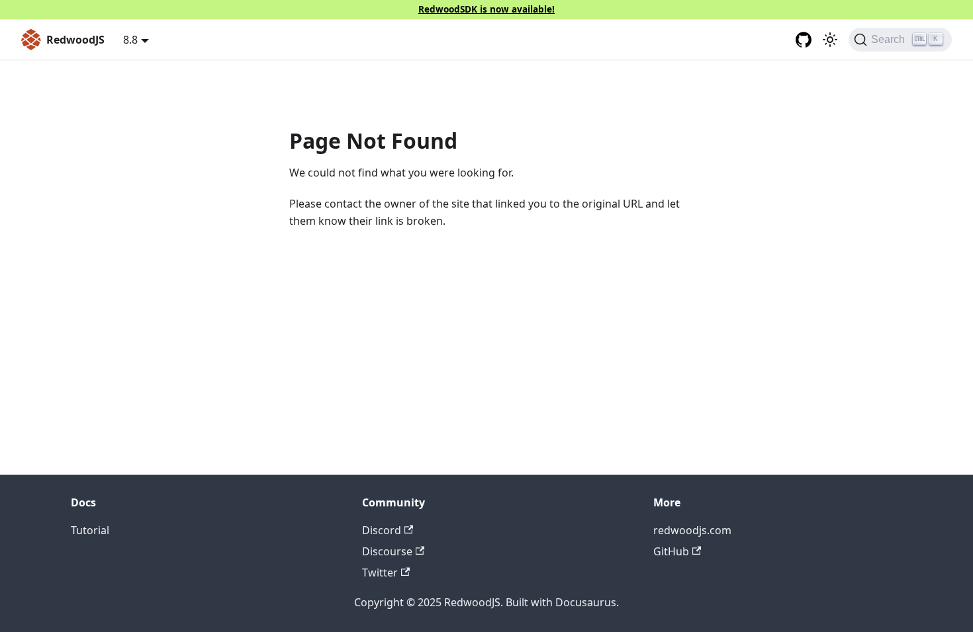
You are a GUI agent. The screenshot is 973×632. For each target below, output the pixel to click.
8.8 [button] (130, 39)
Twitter (380, 572)
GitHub (671, 551)
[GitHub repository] (803, 39)
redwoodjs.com (692, 530)
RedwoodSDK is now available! (486, 9)
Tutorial (90, 530)
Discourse (387, 551)
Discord (381, 530)
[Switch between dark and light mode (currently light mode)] (830, 39)
